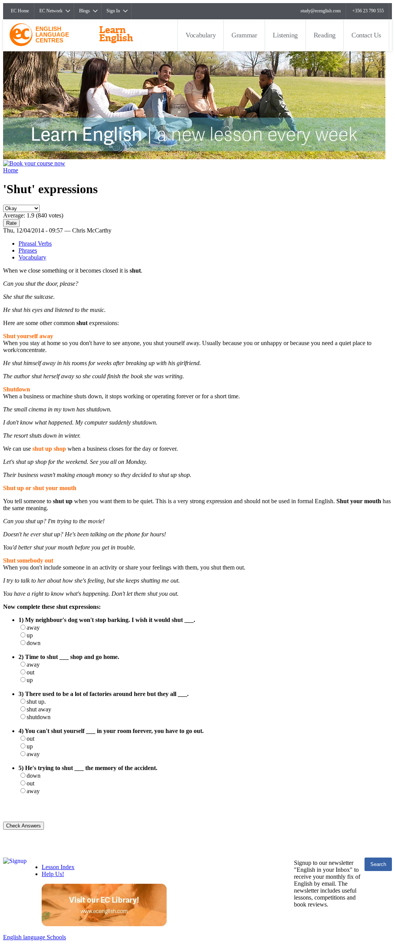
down (34, 643)
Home (10, 170)
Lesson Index (58, 867)
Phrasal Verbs (35, 243)
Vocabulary (201, 35)
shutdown (39, 717)
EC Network (50, 10)
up (30, 635)
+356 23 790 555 (368, 10)
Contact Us (366, 35)
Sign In (113, 10)
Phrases (28, 250)
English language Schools (34, 937)
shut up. (36, 701)
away (33, 627)
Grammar (244, 35)
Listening (285, 35)
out (30, 672)
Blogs (84, 10)
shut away (39, 709)
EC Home (20, 10)
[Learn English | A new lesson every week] (194, 157)
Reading (325, 35)
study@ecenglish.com (320, 10)
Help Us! (53, 874)
